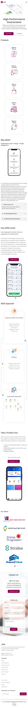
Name (6, 602)
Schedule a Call (14, 461)
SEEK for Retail (4, 667)
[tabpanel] (14, 280)
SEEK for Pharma (5, 662)
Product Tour (13, 259)
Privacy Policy (4, 680)
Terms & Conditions (5, 682)
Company (7, 607)
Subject (6, 618)
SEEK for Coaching (5, 665)
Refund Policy (4, 686)
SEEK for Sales (4, 669)
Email (6, 613)
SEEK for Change (5, 671)
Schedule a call (14, 591)
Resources (3, 674)
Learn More (9, 33)
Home (2, 660)
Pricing (2, 684)
